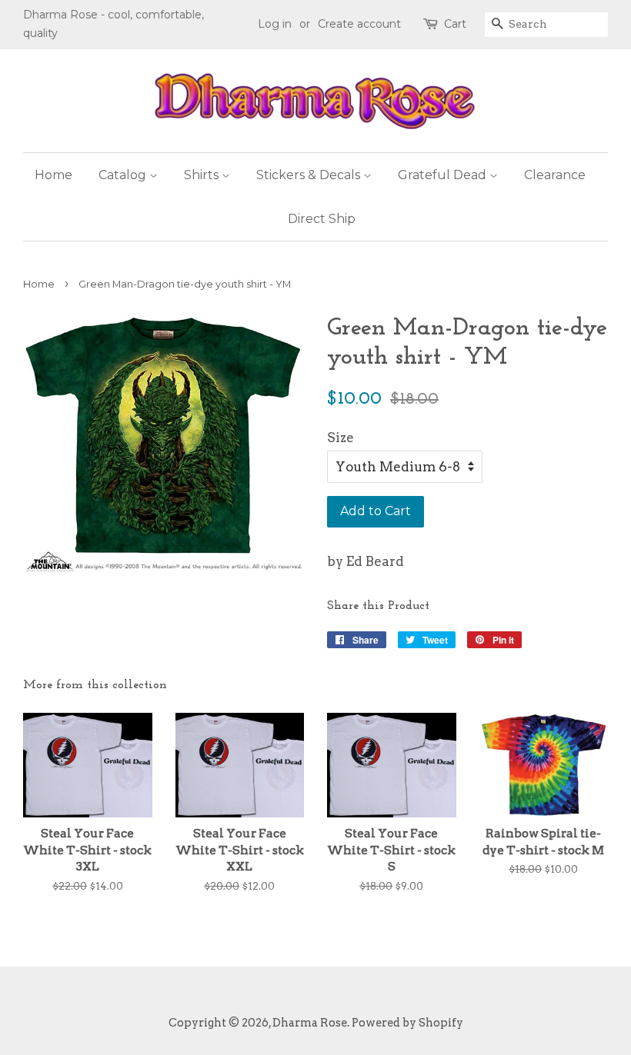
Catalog (123, 175)
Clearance (555, 175)
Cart (455, 24)
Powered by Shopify (407, 1023)
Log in (275, 24)
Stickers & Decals (309, 175)
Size (340, 437)
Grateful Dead (443, 175)
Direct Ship (322, 218)
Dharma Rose (309, 1023)
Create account (359, 24)
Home (53, 175)
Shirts (203, 175)
